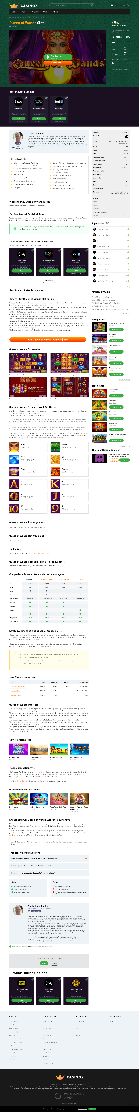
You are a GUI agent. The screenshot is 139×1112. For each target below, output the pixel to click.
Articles (46, 12)
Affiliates (79, 1035)
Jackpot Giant (15, 691)
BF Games (12, 809)
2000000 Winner (16, 695)
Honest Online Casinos (17, 1039)
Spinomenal (74, 811)
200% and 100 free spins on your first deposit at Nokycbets (119, 455)
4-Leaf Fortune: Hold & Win (117, 434)
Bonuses (35, 12)
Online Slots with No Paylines (102, 297)
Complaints (47, 1039)
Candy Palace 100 (114, 345)
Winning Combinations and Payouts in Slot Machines (110, 309)
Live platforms (48, 1063)
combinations (14, 835)
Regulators (46, 1053)
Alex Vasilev (26, 946)
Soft (44, 1046)
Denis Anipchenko (19, 147)
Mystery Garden (63, 579)
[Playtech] (126, 136)
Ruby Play (53, 809)
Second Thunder (47, 579)
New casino (13, 1021)
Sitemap (45, 1060)
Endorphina (112, 391)
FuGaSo (32, 809)
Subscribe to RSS (69, 1104)
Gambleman (112, 400)
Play (18, 119)
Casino (14, 12)
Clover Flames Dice (115, 412)
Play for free (117, 329)
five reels (37, 303)
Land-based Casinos (50, 1042)
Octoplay (111, 436)
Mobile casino (47, 1032)
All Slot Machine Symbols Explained (104, 306)
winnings (80, 435)
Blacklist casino (14, 1025)
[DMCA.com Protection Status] (68, 1098)
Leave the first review (119, 25)
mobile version (40, 772)
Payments (46, 1025)
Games (24, 12)
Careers (79, 1032)
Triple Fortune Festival (116, 323)
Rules (11, 1046)
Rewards (12, 1053)
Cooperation (80, 1021)
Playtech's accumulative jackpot (38, 553)
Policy (78, 1028)
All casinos (49, 281)
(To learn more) (82, 1109)
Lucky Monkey (80, 579)
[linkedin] (29, 911)
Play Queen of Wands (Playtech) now (47, 339)
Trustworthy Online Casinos (18, 1032)
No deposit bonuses (16, 1049)
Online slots (13, 1035)
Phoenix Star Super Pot (116, 368)
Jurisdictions (47, 1049)
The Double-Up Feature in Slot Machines (106, 303)
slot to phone (21, 781)
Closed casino (14, 1028)
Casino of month (48, 1021)
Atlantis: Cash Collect (18, 686)
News (55, 12)
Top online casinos (15, 1042)
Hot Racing (112, 334)
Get (124, 460)
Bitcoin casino (47, 1028)
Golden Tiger (113, 356)
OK (92, 1109)
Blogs (111, 1021)
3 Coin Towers (113, 389)
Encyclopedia (13, 1060)
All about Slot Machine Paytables (103, 300)
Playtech (12, 759)
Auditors (46, 1056)
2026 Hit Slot (113, 423)
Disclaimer (80, 1025)
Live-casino (47, 1035)
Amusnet (111, 325)
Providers (12, 1056)
